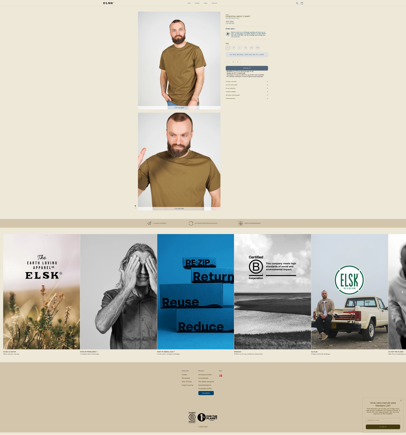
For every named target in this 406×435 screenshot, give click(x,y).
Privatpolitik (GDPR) (205, 388)
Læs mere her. (235, 37)
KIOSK (205, 3)
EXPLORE (214, 3)
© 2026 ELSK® (203, 427)
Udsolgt (247, 68)
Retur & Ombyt (187, 381)
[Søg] (297, 3)
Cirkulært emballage (231, 91)
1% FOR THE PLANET (231, 85)
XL (246, 47)
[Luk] (401, 400)
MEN (189, 3)
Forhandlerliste (203, 378)
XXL (251, 47)
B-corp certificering (230, 88)
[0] (302, 3)
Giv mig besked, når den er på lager (247, 54)
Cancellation (206, 393)
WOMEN (197, 3)
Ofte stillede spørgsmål (206, 381)
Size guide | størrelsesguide (233, 95)
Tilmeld (383, 427)
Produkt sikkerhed (230, 98)
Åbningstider (186, 378)
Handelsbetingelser (204, 385)
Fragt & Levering (187, 385)
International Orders (205, 374)
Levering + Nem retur (231, 81)
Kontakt (184, 374)
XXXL (258, 47)
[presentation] (5, 292)
